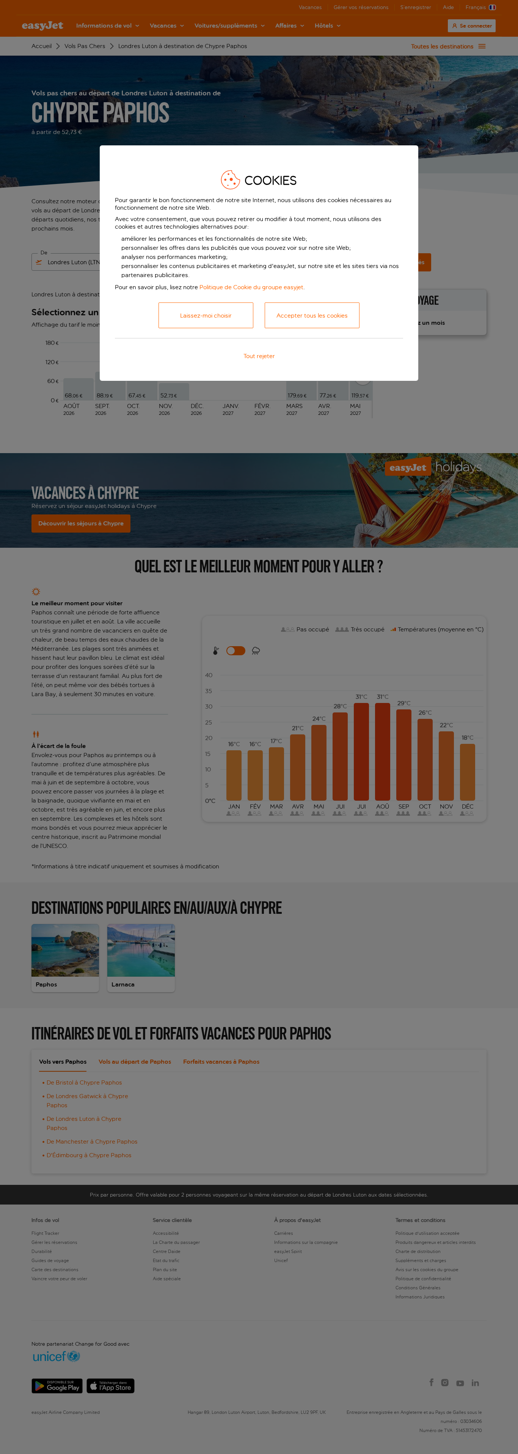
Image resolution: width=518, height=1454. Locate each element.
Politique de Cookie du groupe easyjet (251, 287)
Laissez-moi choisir (206, 315)
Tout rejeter (259, 356)
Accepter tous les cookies (312, 315)
